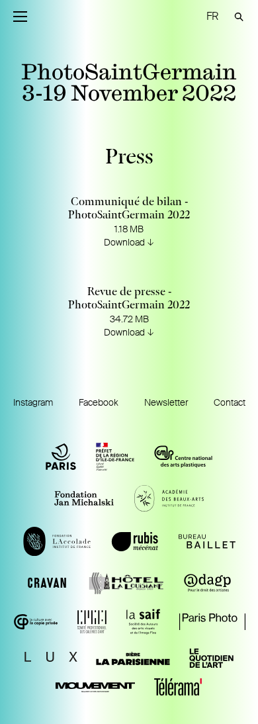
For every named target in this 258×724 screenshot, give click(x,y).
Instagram (33, 402)
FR (212, 16)
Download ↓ (129, 242)
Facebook (98, 402)
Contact (229, 402)
